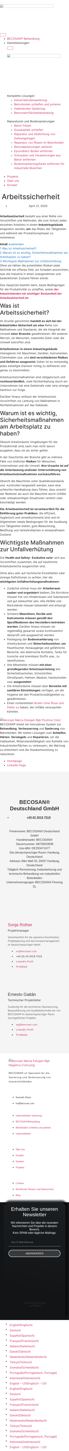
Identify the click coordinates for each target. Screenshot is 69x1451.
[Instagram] (34, 1283)
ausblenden (16, 244)
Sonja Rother (20, 924)
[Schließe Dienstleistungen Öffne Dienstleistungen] (10, 48)
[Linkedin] (19, 1268)
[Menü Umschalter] (3, 34)
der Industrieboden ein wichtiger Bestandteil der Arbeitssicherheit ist (31, 294)
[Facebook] (49, 1268)
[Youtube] (34, 1268)
